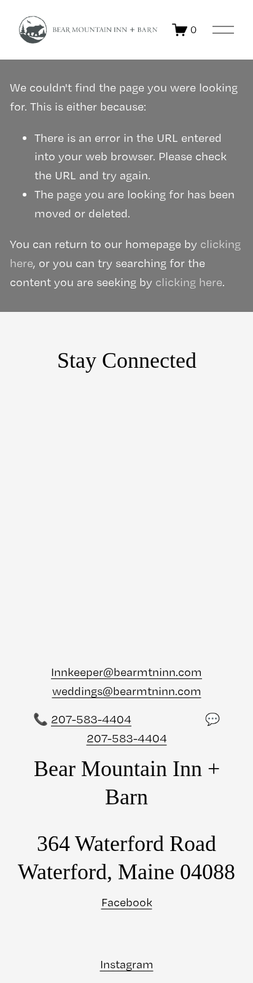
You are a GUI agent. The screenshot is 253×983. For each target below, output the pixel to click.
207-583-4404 (91, 719)
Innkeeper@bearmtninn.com (126, 672)
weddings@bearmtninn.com (126, 691)
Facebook (126, 902)
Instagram (127, 964)
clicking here (188, 282)
